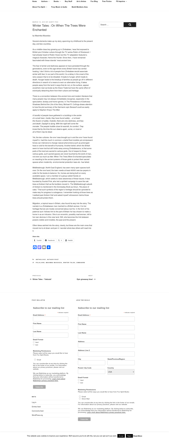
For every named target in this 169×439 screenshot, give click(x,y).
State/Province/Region (116, 359)
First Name (37, 323)
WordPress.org (37, 415)
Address (81, 341)
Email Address (39, 315)
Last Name (37, 331)
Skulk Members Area (80, 7)
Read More (137, 436)
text (36, 345)
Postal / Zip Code (84, 368)
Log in (34, 402)
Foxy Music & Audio (59, 7)
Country (110, 368)
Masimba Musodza (54, 262)
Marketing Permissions (42, 351)
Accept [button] (121, 436)
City (79, 359)
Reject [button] (129, 436)
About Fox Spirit (38, 7)
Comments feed (37, 411)
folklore (40, 262)
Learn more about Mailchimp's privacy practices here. (49, 379)
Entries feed (36, 406)
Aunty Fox (53, 22)
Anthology (41, 259)
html (37, 342)
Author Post (53, 259)
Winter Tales (69, 262)
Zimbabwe (80, 262)
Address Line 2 (84, 350)
